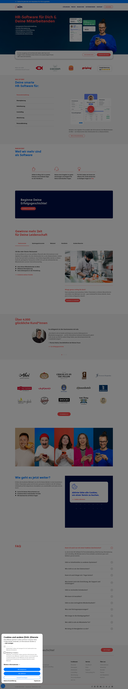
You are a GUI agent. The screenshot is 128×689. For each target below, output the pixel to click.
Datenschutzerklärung (10, 681)
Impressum (37, 681)
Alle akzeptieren (22, 669)
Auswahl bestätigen (22, 677)
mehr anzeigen (9, 643)
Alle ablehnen (22, 673)
